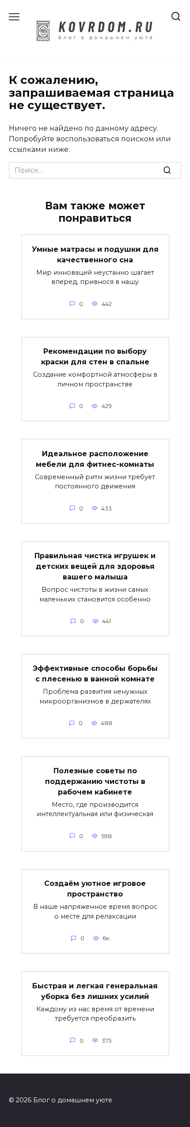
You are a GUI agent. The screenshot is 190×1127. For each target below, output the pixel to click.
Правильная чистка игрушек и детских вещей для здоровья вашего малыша (95, 566)
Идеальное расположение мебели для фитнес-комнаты (95, 458)
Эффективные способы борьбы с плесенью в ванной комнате (95, 673)
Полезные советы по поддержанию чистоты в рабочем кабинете (95, 781)
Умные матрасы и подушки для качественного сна (95, 254)
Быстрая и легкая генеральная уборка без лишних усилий (95, 990)
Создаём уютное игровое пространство (95, 888)
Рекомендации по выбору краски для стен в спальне (95, 356)
